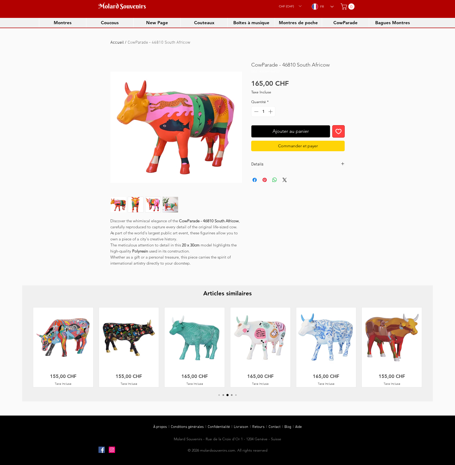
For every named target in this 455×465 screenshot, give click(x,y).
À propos (160, 427)
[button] (290, 6)
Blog (288, 427)
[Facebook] (101, 450)
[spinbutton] (263, 112)
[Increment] (271, 112)
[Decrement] (255, 112)
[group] (227, 347)
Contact (275, 427)
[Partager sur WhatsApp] (274, 180)
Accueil (117, 42)
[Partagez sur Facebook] (254, 180)
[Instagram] (112, 450)
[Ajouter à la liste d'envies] (338, 131)
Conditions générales (188, 427)
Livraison (242, 427)
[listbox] (290, 6)
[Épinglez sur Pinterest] (264, 180)
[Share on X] (284, 180)
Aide (298, 427)
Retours (259, 427)
